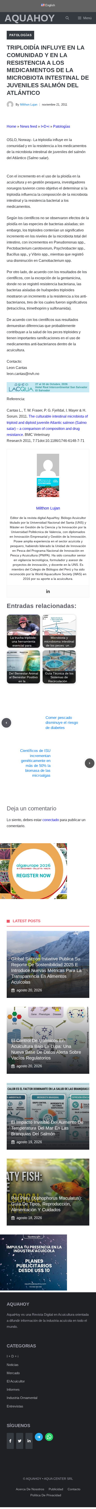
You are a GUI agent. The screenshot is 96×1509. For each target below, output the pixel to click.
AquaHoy (29, 17)
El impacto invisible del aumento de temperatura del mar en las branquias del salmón (47, 1128)
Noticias (13, 1365)
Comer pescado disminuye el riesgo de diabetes (62, 723)
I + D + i (12, 1356)
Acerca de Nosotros (30, 1489)
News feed (28, 126)
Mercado (13, 1373)
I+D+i (45, 126)
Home (11, 126)
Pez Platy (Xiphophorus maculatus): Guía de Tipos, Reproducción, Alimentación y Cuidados (46, 1204)
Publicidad (56, 1489)
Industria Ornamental (22, 1398)
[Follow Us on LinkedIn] (29, 1441)
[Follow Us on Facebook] (10, 1441)
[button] (67, 18)
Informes (13, 1389)
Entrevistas (15, 1406)
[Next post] (89, 763)
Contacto (74, 1489)
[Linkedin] (48, 591)
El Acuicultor (16, 1381)
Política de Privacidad (45, 1495)
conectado (50, 820)
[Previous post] (6, 722)
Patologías (20, 35)
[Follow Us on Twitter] (19, 1441)
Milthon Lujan (28, 104)
